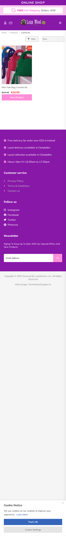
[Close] (63, 503)
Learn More (22, 514)
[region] (33, 518)
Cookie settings (33, 529)
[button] (60, 23)
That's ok (33, 522)
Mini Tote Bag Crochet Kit (14, 87)
